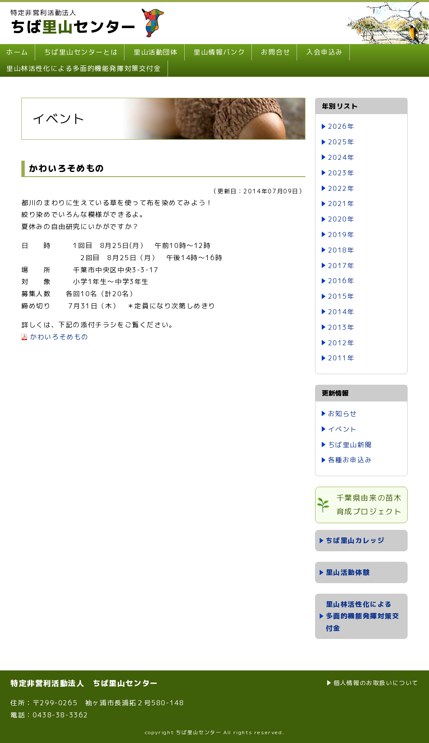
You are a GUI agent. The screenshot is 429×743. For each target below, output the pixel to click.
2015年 (341, 296)
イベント (342, 429)
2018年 (341, 250)
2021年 (341, 203)
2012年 (341, 342)
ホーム (17, 52)
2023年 (341, 172)
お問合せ (275, 52)
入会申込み (324, 52)
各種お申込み (350, 459)
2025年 (341, 141)
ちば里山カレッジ (355, 540)
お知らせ (342, 413)
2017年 (341, 265)
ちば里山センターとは (81, 52)
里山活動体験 (348, 572)
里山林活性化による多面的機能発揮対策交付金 (83, 68)
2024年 (341, 157)
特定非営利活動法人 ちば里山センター (84, 683)
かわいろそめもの (59, 337)
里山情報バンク (219, 52)
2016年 (341, 280)
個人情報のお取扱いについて (376, 683)
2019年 (341, 234)
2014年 (341, 311)
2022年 (341, 188)
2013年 (341, 327)
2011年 (341, 357)
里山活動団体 (156, 52)
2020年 (341, 219)
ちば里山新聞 (350, 444)
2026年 (341, 126)
